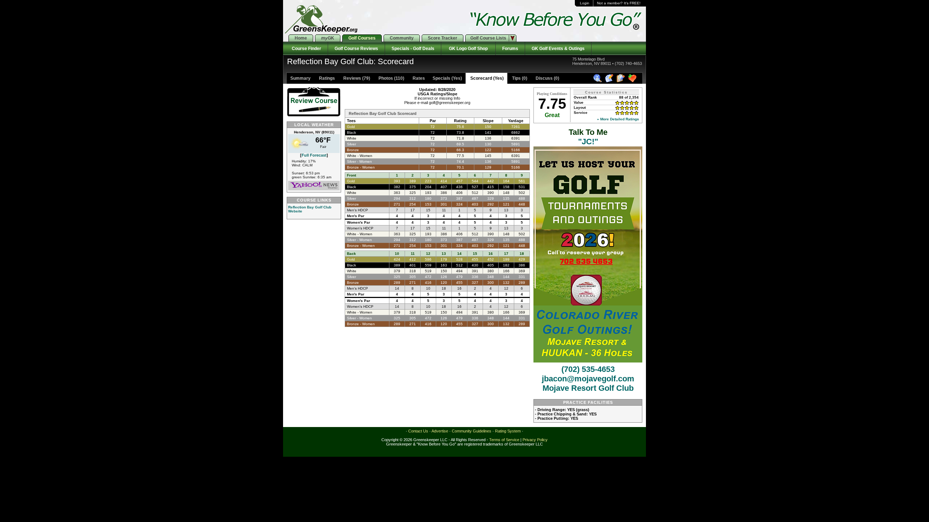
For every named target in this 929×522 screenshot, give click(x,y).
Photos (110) (390, 78)
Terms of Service (504, 440)
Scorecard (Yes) (486, 78)
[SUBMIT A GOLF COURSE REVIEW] (610, 81)
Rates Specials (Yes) (437, 78)
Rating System (508, 431)
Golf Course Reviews (356, 48)
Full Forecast (314, 155)
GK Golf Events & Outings (558, 48)
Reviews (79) (356, 78)
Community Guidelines (471, 431)
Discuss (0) (547, 78)
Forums (510, 48)
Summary (300, 78)
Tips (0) (519, 78)
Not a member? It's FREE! (619, 3)
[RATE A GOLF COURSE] (622, 81)
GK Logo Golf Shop (468, 48)
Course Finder (305, 48)
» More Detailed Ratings (618, 119)
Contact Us (418, 431)
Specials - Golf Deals (413, 48)
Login (584, 3)
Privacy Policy (535, 440)
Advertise (439, 431)
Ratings (326, 78)
